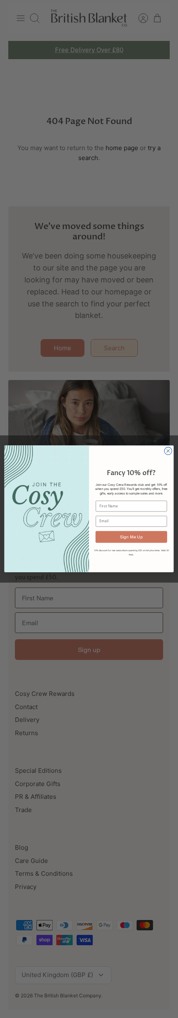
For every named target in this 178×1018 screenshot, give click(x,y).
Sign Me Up (131, 537)
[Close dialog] (168, 451)
